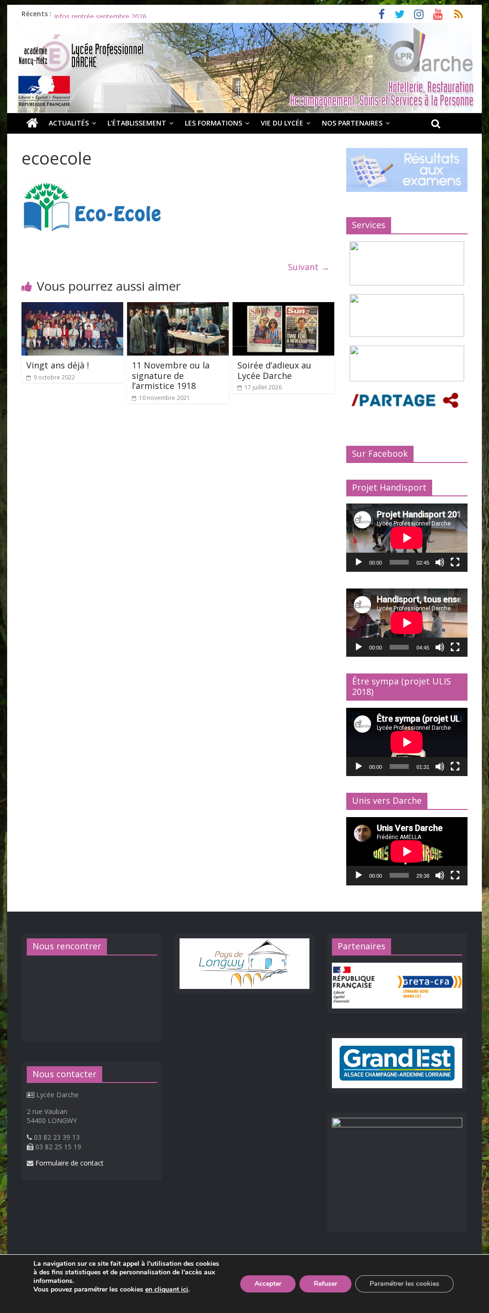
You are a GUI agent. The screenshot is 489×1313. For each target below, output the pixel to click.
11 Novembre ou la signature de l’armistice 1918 (171, 375)
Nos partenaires (352, 122)
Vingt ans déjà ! (57, 365)
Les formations (213, 122)
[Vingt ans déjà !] (72, 308)
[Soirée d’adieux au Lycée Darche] (283, 308)
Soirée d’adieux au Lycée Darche (274, 370)
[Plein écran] (455, 562)
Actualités (69, 122)
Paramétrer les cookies (404, 1283)
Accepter (268, 1283)
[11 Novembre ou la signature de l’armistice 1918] (178, 308)
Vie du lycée (282, 122)
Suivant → (309, 267)
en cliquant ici (166, 1289)
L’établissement (136, 122)
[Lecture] (358, 562)
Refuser (325, 1283)
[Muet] (440, 562)
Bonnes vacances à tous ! (93, 13)
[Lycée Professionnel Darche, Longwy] (244, 28)
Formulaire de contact (69, 1162)
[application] (407, 538)
